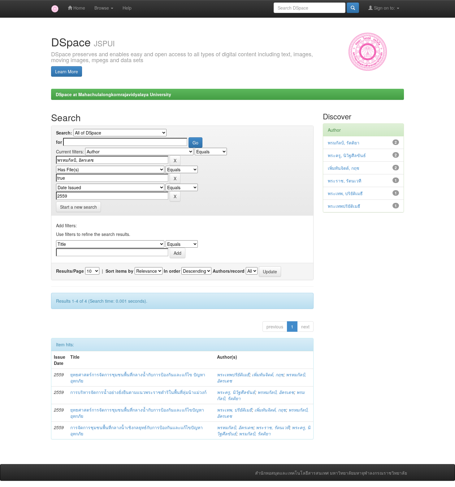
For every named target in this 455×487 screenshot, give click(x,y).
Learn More (66, 71)
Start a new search (78, 207)
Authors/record (229, 271)
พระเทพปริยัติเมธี (233, 374)
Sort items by (119, 271)
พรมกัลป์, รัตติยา (255, 433)
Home (78, 8)
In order (172, 271)
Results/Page (70, 271)
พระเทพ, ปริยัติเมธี (234, 410)
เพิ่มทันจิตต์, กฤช (268, 374)
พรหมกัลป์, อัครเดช (276, 392)
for (59, 142)
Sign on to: (384, 8)
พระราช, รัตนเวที (272, 427)
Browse (102, 8)
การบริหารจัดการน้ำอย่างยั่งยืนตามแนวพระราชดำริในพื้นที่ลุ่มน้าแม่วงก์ (138, 392)
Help (127, 8)
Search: (64, 133)
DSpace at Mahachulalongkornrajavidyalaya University (113, 94)
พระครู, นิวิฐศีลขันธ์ (236, 392)
